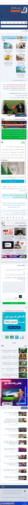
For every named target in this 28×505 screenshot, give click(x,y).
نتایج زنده (14, 343)
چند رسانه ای (5, 210)
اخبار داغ (18, 210)
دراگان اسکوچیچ (15, 214)
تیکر (8, 210)
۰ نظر (16, 95)
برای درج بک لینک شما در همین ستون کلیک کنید (14, 311)
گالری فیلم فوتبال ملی (15, 212)
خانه (26, 2)
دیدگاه (24, 280)
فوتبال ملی (23, 212)
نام (24, 268)
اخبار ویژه (11, 210)
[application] (14, 107)
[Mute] (4, 173)
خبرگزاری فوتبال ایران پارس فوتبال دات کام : (19, 186)
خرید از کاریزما (13, 181)
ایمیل (24, 272)
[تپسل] (2, 36)
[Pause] (2, 173)
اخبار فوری (15, 210)
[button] (14, 107)
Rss (4, 486)
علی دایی (8, 195)
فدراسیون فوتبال (7, 214)
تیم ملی (22, 188)
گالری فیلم (20, 212)
